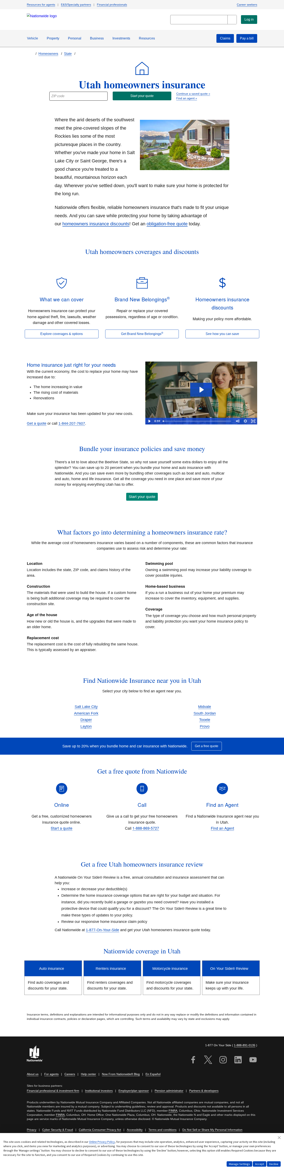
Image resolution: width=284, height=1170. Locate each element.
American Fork (86, 713)
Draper (86, 720)
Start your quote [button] (142, 497)
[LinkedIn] (238, 1060)
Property (53, 38)
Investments (121, 38)
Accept (259, 1164)
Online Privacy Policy (102, 1142)
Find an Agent (222, 828)
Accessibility (135, 1129)
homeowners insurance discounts (95, 223)
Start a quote (61, 828)
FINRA (173, 1110)
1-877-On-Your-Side (102, 930)
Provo (205, 726)
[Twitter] (208, 1060)
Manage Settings (239, 1164)
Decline (273, 1164)
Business (97, 38)
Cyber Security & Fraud (57, 1129)
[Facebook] (193, 1060)
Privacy (31, 1129)
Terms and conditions (162, 1129)
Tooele (204, 720)
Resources (147, 38)
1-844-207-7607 (71, 423)
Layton (86, 726)
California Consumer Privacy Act (100, 1129)
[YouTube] (253, 1060)
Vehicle (32, 38)
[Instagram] (223, 1060)
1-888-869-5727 (145, 828)
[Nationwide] (37, 1054)
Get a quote (36, 423)
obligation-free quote (167, 223)
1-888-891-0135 (244, 1045)
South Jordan (205, 713)
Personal (74, 38)
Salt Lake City (86, 707)
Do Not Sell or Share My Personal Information (212, 1129)
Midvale (204, 707)
